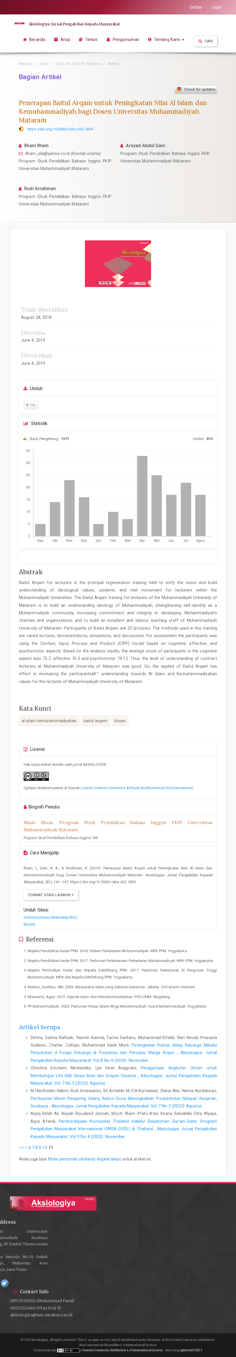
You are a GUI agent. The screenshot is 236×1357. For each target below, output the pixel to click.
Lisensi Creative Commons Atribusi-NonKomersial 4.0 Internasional (137, 788)
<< (21, 1147)
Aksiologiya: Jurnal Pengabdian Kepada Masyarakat (74, 24)
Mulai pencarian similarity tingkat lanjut (84, 1159)
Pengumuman (125, 39)
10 (44, 1147)
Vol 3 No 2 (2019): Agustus (78, 63)
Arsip (64, 39)
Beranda (36, 39)
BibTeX (29, 924)
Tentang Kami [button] (167, 39)
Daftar (196, 7)
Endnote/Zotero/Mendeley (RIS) (50, 917)
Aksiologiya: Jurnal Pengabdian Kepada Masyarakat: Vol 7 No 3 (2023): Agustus (127, 1106)
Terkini (91, 39)
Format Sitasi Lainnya (49, 895)
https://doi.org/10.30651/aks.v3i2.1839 (60, 129)
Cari (208, 41)
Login (217, 7)
